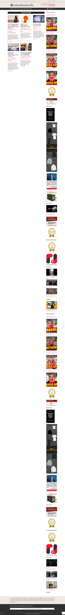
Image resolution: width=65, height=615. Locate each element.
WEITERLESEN (10, 41)
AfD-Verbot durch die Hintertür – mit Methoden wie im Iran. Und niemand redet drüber (51, 69)
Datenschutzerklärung (50, 612)
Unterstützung (20, 612)
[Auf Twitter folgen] (50, 1)
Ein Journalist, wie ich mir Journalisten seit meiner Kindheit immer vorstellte (50, 214)
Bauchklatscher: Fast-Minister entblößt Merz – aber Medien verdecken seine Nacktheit (51, 50)
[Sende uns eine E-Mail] (51, 1)
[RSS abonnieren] (53, 1)
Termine (23, 612)
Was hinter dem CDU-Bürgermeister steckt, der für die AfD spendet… (51, 295)
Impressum (45, 612)
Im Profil (16, 612)
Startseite (13, 612)
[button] (54, 9)
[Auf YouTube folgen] (54, 1)
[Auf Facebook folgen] (48, 1)
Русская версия (41, 612)
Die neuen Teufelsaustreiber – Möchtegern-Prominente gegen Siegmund (51, 579)
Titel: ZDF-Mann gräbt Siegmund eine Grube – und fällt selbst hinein (51, 277)
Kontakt (29, 612)
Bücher (26, 612)
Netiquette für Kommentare (34, 612)
